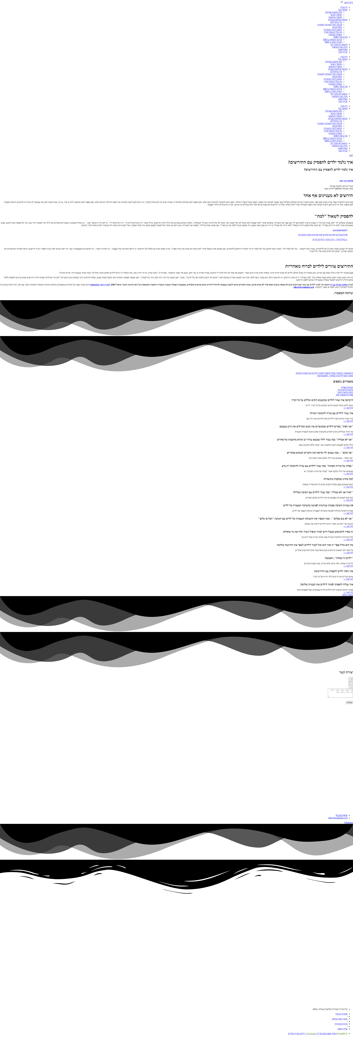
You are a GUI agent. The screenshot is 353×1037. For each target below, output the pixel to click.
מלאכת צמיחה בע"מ (339, 284)
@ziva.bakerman (340, 230)
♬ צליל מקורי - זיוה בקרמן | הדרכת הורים (330, 239)
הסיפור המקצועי (335, 17)
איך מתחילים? (336, 22)
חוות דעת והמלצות (339, 47)
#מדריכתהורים (304, 235)
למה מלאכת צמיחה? (333, 12)
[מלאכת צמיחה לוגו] (351, 155)
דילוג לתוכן (348, 2)
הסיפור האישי (336, 15)
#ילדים (326, 235)
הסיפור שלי (342, 10)
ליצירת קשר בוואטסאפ (100, 284)
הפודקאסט (342, 49)
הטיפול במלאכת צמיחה (337, 19)
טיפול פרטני (337, 27)
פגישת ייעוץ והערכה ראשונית (329, 24)
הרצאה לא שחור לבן (338, 44)
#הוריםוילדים (316, 235)
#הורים (332, 235)
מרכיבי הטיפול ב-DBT (332, 39)
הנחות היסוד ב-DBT (333, 42)
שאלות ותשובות (335, 34)
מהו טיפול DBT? (340, 37)
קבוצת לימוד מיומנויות (333, 29)
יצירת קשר (342, 52)
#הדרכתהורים (341, 235)
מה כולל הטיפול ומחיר (333, 32)
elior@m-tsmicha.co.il (304, 287)
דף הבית (343, 7)
